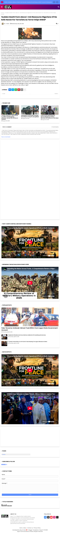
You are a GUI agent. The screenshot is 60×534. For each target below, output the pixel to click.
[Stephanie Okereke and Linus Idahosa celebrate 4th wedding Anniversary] (4, 337)
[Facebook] (9, 89)
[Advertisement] (12, 179)
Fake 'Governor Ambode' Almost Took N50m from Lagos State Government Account (29, 329)
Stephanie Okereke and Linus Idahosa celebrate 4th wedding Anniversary (27, 335)
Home (2, 12)
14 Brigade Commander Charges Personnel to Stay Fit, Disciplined (30, 116)
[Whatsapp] (15, 89)
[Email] (21, 89)
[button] (54, 2)
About (24, 528)
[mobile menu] (2, 7)
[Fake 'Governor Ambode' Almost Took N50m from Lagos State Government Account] (30, 316)
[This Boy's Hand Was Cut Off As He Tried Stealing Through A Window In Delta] (4, 343)
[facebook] (45, 517)
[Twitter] (12, 89)
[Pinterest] (18, 89)
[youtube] (51, 517)
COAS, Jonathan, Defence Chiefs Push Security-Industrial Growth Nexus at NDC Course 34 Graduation (28, 2)
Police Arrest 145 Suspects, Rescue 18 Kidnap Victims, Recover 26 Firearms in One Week (49, 117)
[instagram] (54, 517)
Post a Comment (5, 137)
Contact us (30, 528)
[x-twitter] (48, 517)
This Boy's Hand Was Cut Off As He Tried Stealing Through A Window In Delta (27, 341)
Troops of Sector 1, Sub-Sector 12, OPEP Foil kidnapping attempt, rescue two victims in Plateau (9, 117)
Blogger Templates (33, 530)
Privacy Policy (37, 528)
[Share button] (24, 89)
